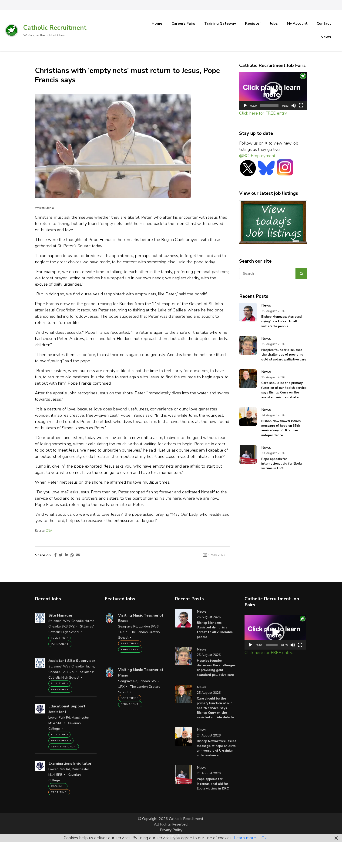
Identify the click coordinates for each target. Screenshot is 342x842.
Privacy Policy (171, 829)
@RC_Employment (257, 155)
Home (157, 23)
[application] (273, 91)
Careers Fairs (183, 23)
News (326, 37)
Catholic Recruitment (55, 27)
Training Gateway (220, 23)
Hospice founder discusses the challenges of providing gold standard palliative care (283, 355)
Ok (264, 838)
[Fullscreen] (301, 105)
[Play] (245, 105)
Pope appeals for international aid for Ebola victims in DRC (281, 464)
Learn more (245, 838)
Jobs (274, 23)
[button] (273, 91)
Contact (324, 23)
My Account (297, 23)
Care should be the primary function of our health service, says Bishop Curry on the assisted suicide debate (284, 390)
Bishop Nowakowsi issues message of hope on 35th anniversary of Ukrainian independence (281, 428)
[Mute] (293, 105)
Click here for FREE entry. (263, 113)
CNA (49, 531)
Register (253, 23)
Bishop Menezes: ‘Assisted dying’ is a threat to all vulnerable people (281, 321)
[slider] (269, 105)
